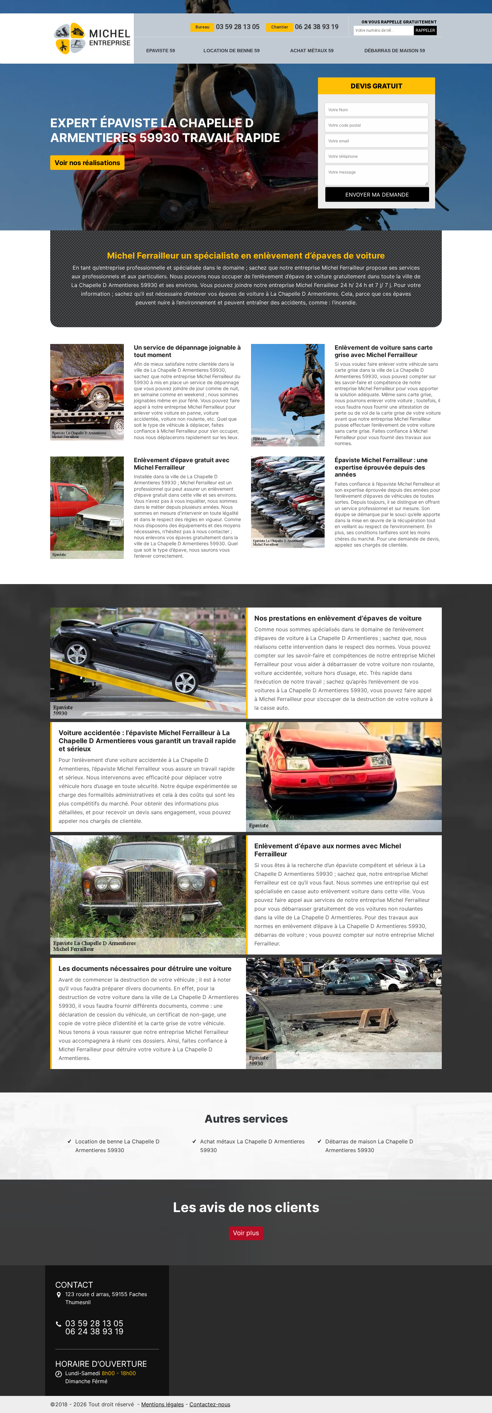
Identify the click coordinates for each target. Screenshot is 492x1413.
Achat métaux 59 (312, 50)
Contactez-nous (209, 1404)
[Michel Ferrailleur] (92, 38)
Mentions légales (162, 1404)
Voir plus (246, 1233)
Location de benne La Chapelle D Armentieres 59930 (117, 1145)
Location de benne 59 (231, 50)
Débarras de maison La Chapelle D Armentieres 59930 (369, 1145)
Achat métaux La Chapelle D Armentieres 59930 (252, 1145)
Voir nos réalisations (87, 162)
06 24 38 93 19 (304, 27)
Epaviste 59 (160, 50)
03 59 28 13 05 (227, 27)
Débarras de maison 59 (394, 50)
